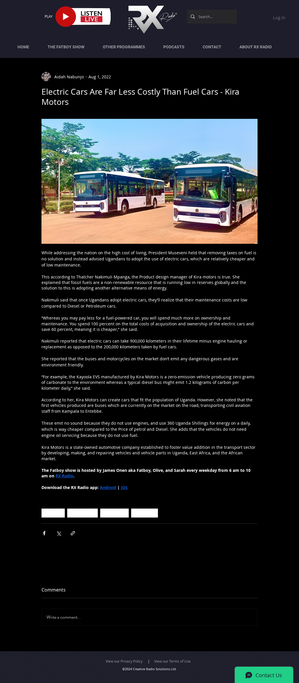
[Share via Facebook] (44, 533)
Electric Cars (114, 513)
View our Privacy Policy (124, 661)
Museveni (53, 513)
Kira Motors (144, 513)
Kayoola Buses (82, 513)
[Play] (65, 16)
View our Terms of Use (172, 661)
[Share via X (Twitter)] (58, 533)
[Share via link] (73, 533)
